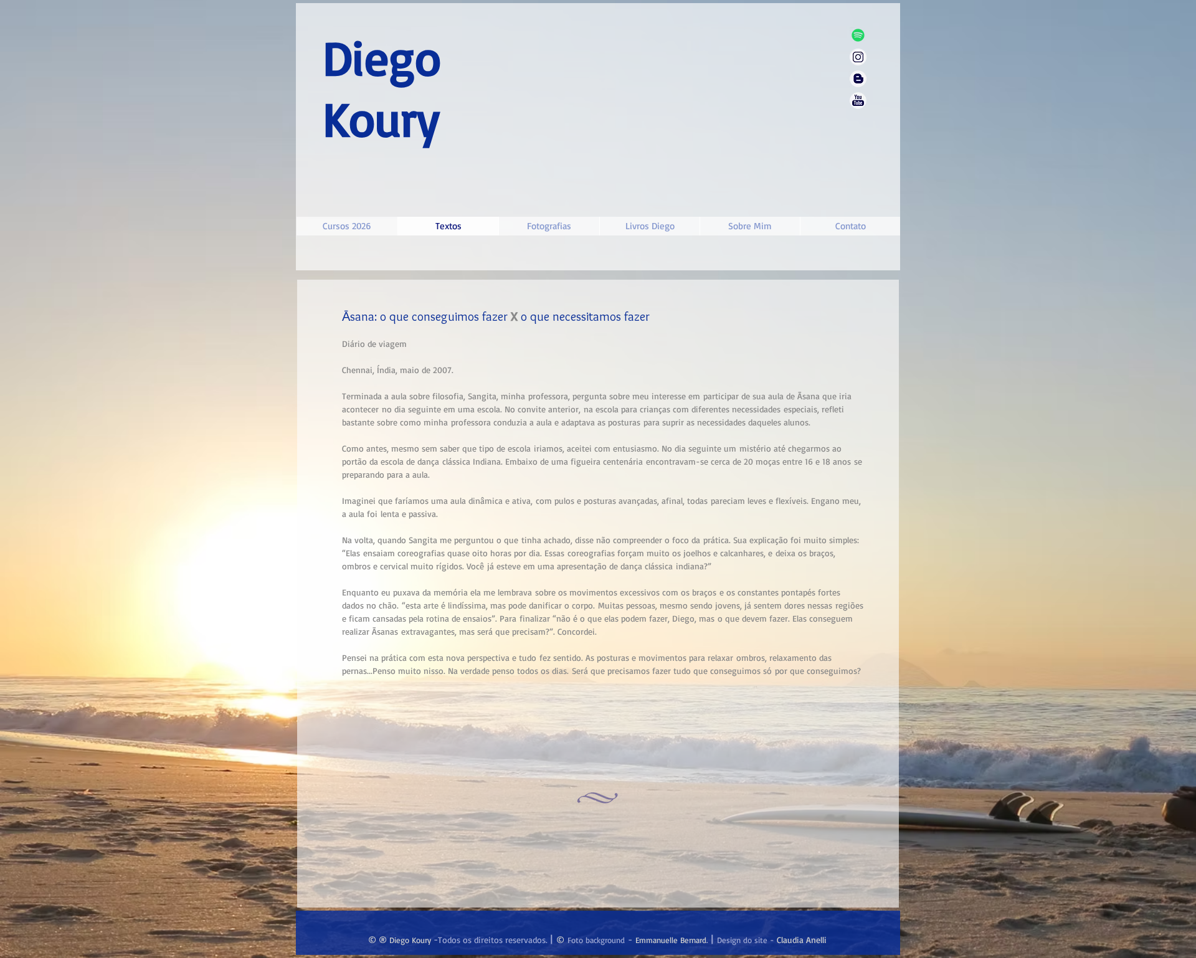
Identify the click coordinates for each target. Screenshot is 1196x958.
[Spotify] (858, 35)
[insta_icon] (858, 57)
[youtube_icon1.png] (858, 100)
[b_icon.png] (858, 78)
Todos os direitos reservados (492, 939)
